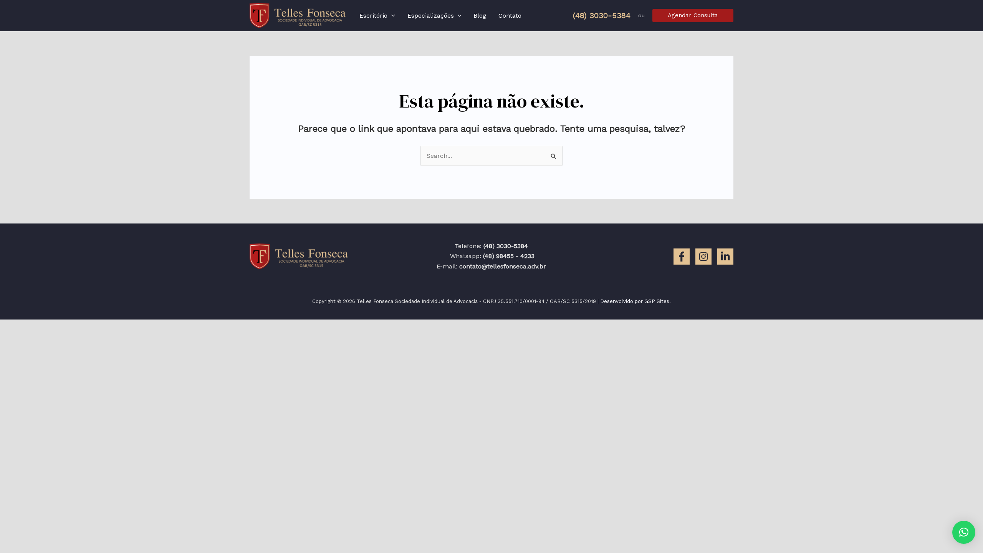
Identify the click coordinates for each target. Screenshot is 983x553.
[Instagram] (703, 256)
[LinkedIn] (725, 256)
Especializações (430, 15)
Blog (479, 15)
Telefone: (491, 246)
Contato (509, 15)
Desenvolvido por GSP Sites (634, 301)
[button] (391, 15)
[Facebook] (682, 256)
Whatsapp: (491, 256)
